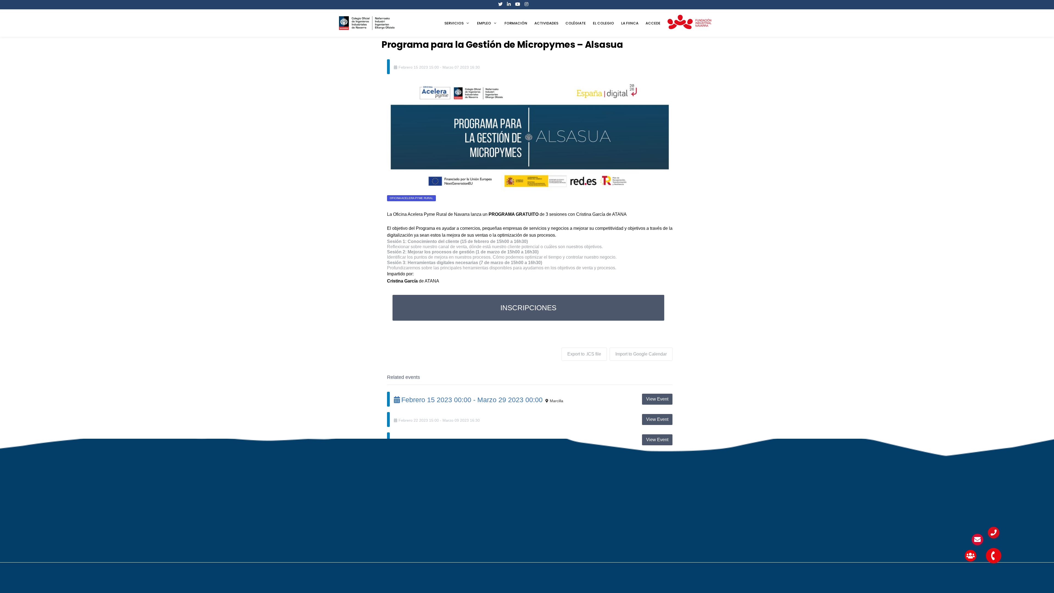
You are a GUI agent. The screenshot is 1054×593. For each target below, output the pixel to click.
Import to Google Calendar (641, 354)
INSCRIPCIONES (528, 308)
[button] (993, 555)
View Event (657, 399)
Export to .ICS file (584, 354)
